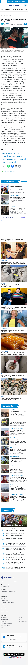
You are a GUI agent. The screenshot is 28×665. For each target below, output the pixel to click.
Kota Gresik (13, 447)
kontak (3, 605)
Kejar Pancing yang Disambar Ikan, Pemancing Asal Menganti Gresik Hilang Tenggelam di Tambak (15, 554)
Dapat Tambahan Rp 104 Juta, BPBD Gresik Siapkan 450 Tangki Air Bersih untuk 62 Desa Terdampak (18, 432)
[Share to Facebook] (12, 166)
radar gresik (11, 156)
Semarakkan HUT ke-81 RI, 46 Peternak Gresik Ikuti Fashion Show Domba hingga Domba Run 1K (18, 451)
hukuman (4, 162)
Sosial (20, 619)
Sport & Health (23, 621)
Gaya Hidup (13, 438)
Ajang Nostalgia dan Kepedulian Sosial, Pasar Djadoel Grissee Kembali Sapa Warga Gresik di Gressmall (15, 536)
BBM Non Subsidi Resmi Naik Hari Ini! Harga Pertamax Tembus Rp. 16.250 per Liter (17, 199)
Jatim (2, 628)
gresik (3, 159)
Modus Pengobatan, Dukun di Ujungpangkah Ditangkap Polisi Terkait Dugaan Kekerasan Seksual (18, 460)
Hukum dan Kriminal (15, 456)
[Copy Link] (19, 166)
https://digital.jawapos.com (13, 648)
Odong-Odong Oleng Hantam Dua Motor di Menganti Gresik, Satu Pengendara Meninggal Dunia (18, 423)
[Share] (25, 24)
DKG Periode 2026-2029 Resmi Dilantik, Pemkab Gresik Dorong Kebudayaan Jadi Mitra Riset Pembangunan (14, 565)
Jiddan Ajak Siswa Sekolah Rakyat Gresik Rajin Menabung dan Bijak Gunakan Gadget (18, 498)
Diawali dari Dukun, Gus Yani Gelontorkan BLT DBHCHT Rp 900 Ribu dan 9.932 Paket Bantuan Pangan (15, 531)
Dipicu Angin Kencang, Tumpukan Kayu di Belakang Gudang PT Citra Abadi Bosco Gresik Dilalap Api (18, 489)
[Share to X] (15, 166)
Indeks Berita (4, 611)
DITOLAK (4, 156)
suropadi (19, 156)
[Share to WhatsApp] (8, 166)
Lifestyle (3, 630)
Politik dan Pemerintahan (16, 428)
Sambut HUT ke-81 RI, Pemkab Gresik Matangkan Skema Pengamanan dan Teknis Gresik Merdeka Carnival (18, 470)
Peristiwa (12, 185)
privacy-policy (5, 600)
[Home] (1, 15)
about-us (3, 609)
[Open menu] (2, 5)
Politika (21, 617)
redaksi (3, 598)
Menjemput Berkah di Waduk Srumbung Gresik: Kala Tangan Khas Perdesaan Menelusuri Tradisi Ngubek (18, 413)
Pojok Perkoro (7, 15)
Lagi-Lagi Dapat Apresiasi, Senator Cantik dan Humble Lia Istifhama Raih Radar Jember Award (18, 479)
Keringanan (12, 162)
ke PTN (18, 153)
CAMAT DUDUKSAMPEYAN (8, 153)
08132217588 (4, 587)
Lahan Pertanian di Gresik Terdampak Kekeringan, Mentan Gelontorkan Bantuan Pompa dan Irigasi (13, 524)
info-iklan (3, 607)
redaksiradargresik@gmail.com (9, 591)
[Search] (25, 5)
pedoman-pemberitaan (7, 602)
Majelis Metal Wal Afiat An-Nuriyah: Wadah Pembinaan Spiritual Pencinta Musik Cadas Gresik (18, 442)
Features (12, 409)
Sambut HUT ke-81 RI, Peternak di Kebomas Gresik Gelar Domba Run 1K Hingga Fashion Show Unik (15, 549)
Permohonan (21, 159)
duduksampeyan (11, 159)
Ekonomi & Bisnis (14, 195)
